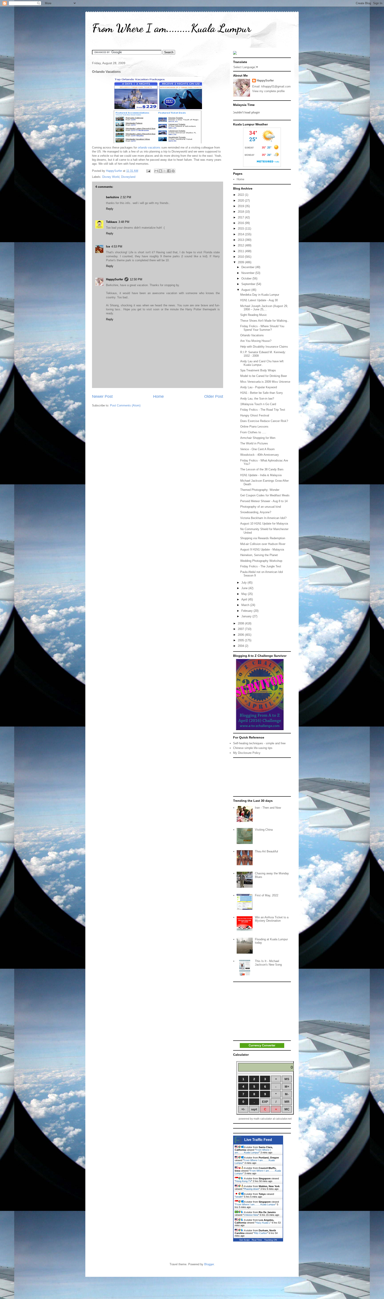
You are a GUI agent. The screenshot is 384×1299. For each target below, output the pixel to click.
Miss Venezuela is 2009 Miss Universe (265, 381)
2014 (241, 234)
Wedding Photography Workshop (261, 560)
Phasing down (251, 1189)
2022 (241, 194)
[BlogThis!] (160, 171)
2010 (241, 256)
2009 (241, 262)
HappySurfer (114, 279)
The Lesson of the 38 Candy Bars (262, 469)
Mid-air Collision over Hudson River (262, 544)
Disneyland (128, 176)
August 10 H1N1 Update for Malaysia (264, 523)
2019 (241, 206)
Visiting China (264, 829)
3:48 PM (123, 222)
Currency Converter (262, 1045)
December (248, 267)
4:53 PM (116, 246)
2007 (241, 629)
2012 (241, 245)
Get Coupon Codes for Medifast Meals (265, 495)
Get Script (244, 1240)
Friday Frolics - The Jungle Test (260, 566)
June (244, 588)
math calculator (263, 1118)
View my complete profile (268, 91)
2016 (241, 223)
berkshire (112, 197)
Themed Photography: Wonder (259, 489)
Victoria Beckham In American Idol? (263, 518)
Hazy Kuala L (263, 1222)
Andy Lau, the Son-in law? (257, 398)
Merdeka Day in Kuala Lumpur (259, 294)
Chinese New (251, 1215)
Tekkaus (111, 222)
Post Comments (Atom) (125, 405)
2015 (241, 228)
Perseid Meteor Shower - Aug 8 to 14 (264, 501)
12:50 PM (136, 279)
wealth (239, 1196)
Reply (109, 208)
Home (158, 396)
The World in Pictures (254, 443)
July (244, 582)
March (245, 605)
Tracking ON (270, 1240)
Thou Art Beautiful (266, 851)
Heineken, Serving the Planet (259, 555)
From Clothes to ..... (253, 432)
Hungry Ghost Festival (254, 415)
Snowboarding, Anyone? (255, 512)
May (244, 594)
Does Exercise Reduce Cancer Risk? (264, 421)
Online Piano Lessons (254, 426)
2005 (241, 640)
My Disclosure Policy (246, 752)
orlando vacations (149, 147)
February (247, 610)
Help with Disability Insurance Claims (264, 346)
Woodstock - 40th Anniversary (259, 454)
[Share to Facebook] (169, 171)
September (248, 284)
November (248, 273)
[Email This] (156, 171)
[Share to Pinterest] (173, 171)
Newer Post (102, 396)
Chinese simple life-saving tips (252, 748)
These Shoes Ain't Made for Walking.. (264, 320)
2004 (241, 646)
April (244, 599)
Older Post (213, 396)
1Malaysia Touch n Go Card (258, 404)
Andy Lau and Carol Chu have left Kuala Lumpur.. (262, 363)
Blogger (209, 1264)
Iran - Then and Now (268, 807)
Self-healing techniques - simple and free (259, 743)
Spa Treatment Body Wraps (258, 370)
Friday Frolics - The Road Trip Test (262, 409)
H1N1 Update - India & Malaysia (261, 475)
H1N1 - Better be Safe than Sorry (261, 392)
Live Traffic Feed (258, 1140)
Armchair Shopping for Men (257, 438)
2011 (241, 251)
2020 (241, 200)
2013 (241, 240)
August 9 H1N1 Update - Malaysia (262, 549)
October (246, 278)
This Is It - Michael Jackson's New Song (268, 962)
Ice (108, 246)
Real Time (257, 1240)
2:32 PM (125, 197)
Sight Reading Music (253, 315)
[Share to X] (164, 171)
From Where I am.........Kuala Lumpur (171, 28)
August (246, 289)
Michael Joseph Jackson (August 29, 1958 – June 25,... (264, 307)
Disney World (110, 176)
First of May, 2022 (266, 895)
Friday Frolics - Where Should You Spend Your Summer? (262, 328)
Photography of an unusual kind (260, 506)
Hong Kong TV (243, 1181)
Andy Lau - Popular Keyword (258, 387)
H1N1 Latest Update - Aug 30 (259, 300)
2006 (241, 634)
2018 (241, 211)
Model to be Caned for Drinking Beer (263, 376)
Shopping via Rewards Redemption (262, 538)
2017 (241, 217)
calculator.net (284, 1118)
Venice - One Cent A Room (257, 449)
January (246, 616)
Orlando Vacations (252, 335)
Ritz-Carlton (260, 1233)
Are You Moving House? (255, 341)
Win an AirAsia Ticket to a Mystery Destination (271, 919)
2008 (241, 623)
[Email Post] (148, 170)
